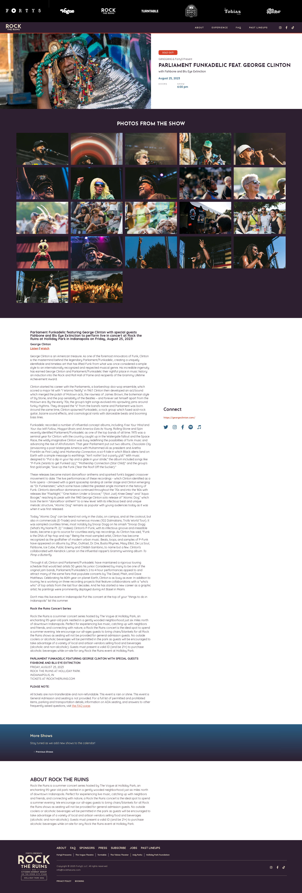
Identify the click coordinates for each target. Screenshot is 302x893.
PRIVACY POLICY (64, 881)
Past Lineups (258, 27)
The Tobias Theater (119, 855)
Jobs (133, 848)
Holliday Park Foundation (158, 855)
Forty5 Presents (64, 855)
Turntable (102, 855)
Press (102, 848)
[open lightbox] (42, 149)
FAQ (238, 27)
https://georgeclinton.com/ (179, 417)
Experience (220, 27)
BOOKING (79, 881)
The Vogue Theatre (85, 855)
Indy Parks (137, 855)
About (199, 27)
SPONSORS (87, 848)
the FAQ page (81, 706)
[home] (13, 27)
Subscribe (118, 848)
